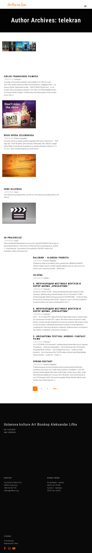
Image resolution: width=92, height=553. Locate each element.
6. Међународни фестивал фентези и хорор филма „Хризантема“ (57, 284)
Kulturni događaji (20, 138)
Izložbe (46, 278)
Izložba (38, 275)
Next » (55, 389)
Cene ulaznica (13, 189)
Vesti (16, 192)
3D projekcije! (13, 237)
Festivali (17, 79)
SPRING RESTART (43, 361)
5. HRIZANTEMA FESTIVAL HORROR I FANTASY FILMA (59, 337)
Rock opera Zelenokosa (19, 135)
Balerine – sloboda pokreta (51, 257)
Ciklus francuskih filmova (21, 76)
